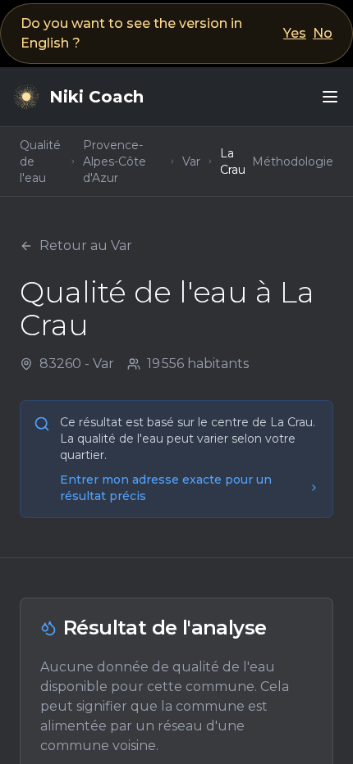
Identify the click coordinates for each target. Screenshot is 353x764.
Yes (294, 33)
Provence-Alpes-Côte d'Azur (114, 161)
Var (191, 161)
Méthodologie (292, 161)
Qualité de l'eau (40, 161)
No (322, 33)
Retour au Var (85, 245)
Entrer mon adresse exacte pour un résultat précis (166, 487)
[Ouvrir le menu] (330, 96)
